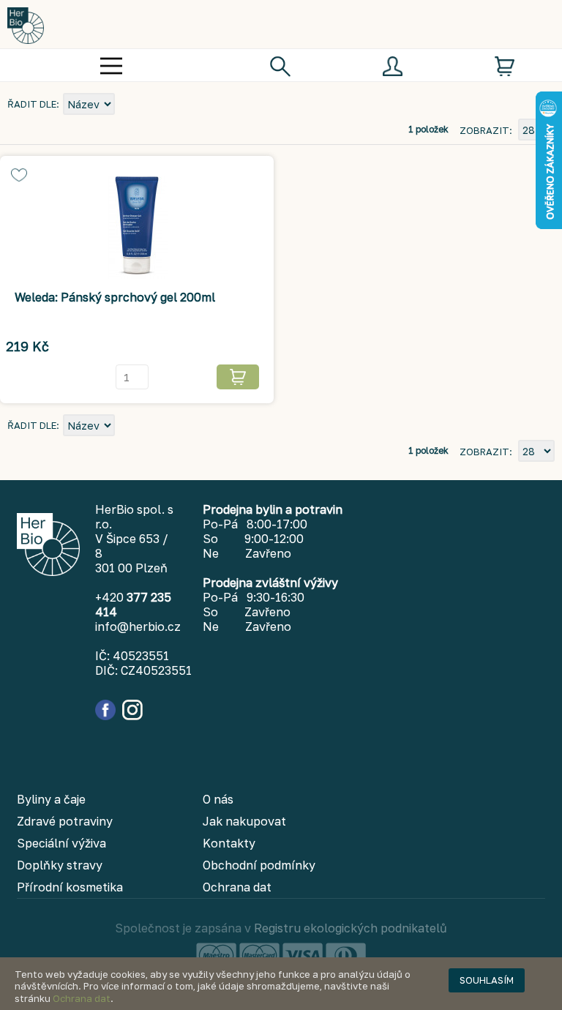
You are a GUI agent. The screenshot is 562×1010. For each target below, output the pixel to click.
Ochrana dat (81, 998)
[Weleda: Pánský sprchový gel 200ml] (137, 227)
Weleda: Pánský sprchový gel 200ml (115, 297)
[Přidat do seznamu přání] (19, 175)
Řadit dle (31, 104)
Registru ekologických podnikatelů (350, 928)
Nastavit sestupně (128, 105)
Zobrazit (484, 130)
